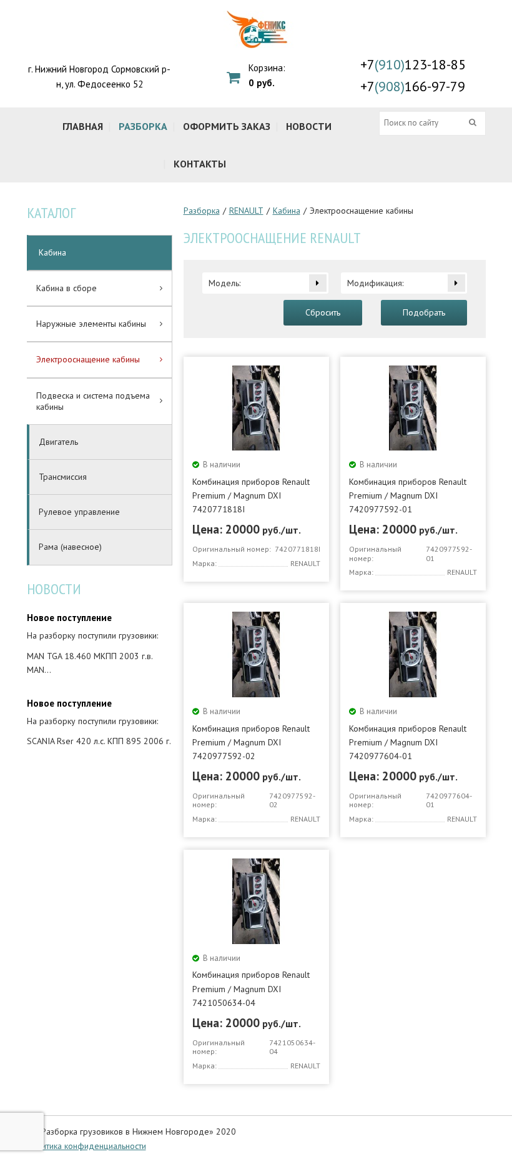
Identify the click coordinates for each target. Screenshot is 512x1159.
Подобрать (424, 312)
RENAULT (246, 210)
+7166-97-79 (412, 86)
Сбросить (322, 312)
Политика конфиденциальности (86, 1146)
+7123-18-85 (413, 64)
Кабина (286, 210)
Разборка (202, 210)
